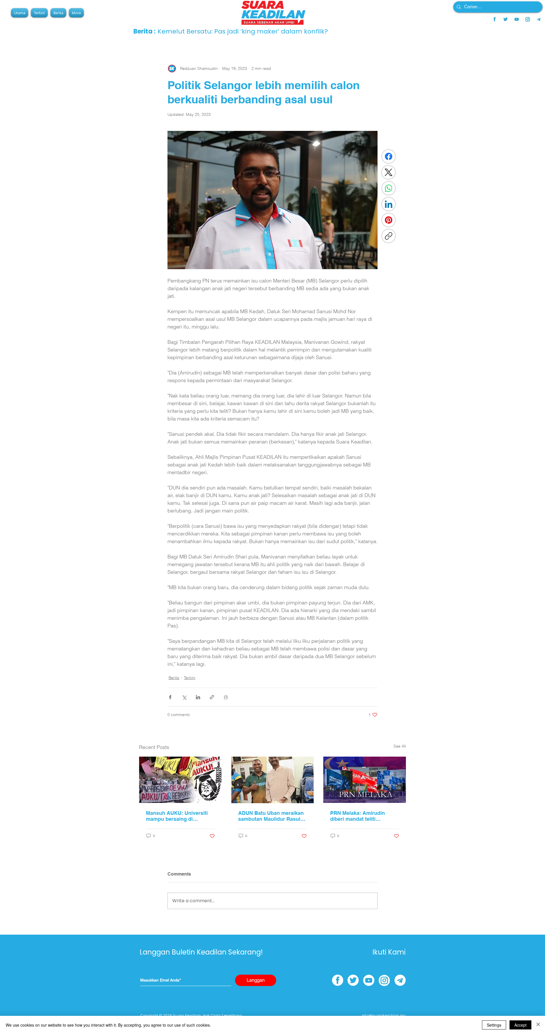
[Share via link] (212, 697)
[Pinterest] (388, 220)
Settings (494, 1025)
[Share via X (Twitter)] (184, 697)
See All (399, 746)
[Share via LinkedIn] (198, 697)
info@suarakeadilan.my (384, 1015)
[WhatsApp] (388, 188)
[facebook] (494, 19)
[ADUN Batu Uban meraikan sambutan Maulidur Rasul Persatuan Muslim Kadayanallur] (272, 780)
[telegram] (538, 19)
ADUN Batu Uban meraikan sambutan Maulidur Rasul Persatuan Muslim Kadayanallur (271, 816)
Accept (520, 1025)
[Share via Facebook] (170, 697)
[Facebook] (388, 156)
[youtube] (516, 19)
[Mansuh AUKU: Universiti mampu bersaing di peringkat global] (180, 780)
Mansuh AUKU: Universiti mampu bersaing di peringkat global (177, 816)
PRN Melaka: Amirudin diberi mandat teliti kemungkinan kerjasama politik (359, 816)
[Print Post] (226, 697)
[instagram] (527, 19)
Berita (174, 677)
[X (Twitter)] (388, 172)
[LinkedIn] (388, 204)
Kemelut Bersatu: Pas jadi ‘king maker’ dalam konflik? (243, 31)
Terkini (189, 677)
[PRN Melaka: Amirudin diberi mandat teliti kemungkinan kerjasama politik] (364, 780)
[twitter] (505, 19)
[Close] (538, 1024)
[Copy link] (388, 235)
